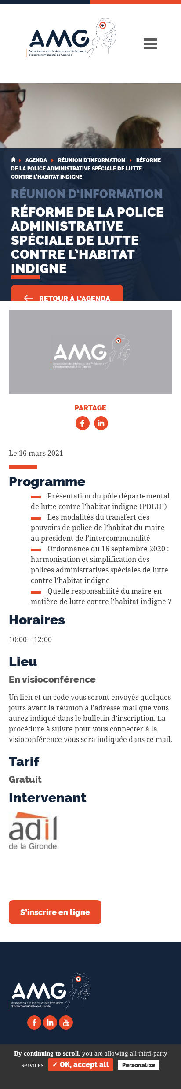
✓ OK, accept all (80, 1064)
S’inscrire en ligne (55, 912)
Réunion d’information (87, 194)
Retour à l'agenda (73, 299)
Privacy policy (90, 1078)
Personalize (138, 1065)
